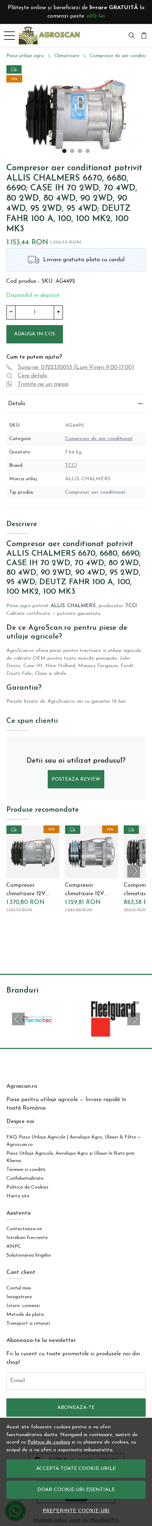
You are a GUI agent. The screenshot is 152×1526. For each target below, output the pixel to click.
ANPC (13, 1246)
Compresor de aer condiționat (99, 438)
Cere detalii (32, 376)
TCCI (71, 465)
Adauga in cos (34, 334)
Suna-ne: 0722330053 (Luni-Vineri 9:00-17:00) (76, 367)
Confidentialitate (24, 1178)
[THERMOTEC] (37, 1032)
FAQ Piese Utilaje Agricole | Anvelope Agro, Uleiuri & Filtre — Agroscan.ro (73, 1141)
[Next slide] (133, 871)
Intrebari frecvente (27, 1237)
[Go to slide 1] (64, 151)
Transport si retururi (28, 1323)
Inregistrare (19, 1297)
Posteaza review (76, 779)
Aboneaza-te (76, 1407)
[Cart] (144, 35)
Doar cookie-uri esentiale (76, 1490)
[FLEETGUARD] (115, 1032)
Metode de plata (25, 1314)
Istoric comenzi (23, 1305)
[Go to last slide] (18, 1019)
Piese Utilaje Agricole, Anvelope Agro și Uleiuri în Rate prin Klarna (70, 1157)
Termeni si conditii (25, 1169)
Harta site (17, 1196)
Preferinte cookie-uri (76, 1511)
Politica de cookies (49, 1442)
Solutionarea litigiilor (28, 1255)
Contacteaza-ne (24, 1229)
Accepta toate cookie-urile (76, 1468)
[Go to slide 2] (72, 151)
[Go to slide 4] (88, 151)
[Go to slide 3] (80, 151)
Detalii (16, 404)
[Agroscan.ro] (51, 35)
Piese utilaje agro (25, 56)
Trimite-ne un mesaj (43, 384)
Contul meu (18, 1288)
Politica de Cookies (27, 1187)
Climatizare (66, 56)
